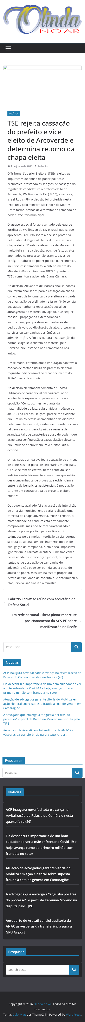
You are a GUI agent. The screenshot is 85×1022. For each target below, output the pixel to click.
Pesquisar (74, 969)
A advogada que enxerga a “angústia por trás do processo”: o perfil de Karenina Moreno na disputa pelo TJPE (41, 719)
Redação (42, 166)
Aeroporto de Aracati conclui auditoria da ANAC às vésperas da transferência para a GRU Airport (39, 926)
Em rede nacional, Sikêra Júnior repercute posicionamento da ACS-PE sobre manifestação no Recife (44, 621)
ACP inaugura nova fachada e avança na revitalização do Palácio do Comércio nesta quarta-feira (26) (39, 815)
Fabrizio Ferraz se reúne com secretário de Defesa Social (41, 602)
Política (13, 113)
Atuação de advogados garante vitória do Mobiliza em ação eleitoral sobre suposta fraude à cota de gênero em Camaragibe (42, 703)
